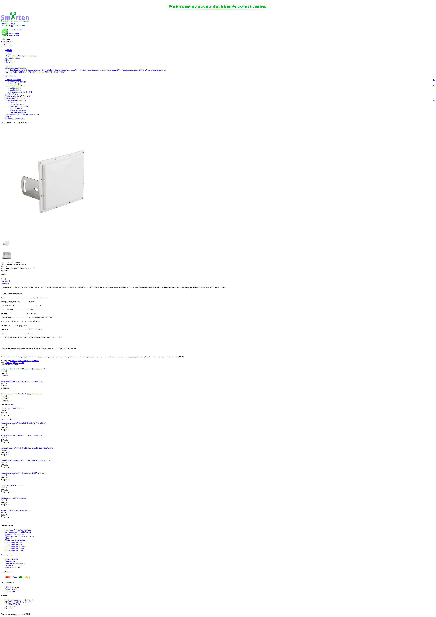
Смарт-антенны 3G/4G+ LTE (21, 92)
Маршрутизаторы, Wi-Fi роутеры (73, 70)
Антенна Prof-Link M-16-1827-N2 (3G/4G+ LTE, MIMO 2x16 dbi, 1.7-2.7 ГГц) (35, 72)
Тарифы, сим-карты (17, 70)
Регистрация (14, 33)
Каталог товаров (11, 559)
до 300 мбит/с (15, 90)
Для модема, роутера (18, 82)
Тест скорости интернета (15, 540)
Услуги (143, 70)
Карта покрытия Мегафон (15, 546)
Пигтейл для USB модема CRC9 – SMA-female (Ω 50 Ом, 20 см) (25, 460)
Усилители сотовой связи (96, 70)
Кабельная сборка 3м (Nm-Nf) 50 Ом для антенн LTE (21, 381)
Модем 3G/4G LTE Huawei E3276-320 (15, 510)
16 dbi (21, 363)
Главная (8, 50)
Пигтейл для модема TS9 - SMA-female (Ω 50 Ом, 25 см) (22, 473)
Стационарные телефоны (156, 70)
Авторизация (14, 35)
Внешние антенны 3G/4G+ (36, 70)
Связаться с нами (12, 587)
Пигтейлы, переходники (19, 106)
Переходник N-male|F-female (12, 485)
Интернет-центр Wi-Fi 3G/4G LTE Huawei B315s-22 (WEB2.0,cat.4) (27, 448)
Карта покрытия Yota (13, 542)
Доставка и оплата (12, 58)
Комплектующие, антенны (15, 68)
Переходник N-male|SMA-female (13, 498)
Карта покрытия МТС (13, 544)
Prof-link (4, 266)
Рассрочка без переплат (14, 534)
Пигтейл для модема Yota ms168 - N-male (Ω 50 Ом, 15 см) (23, 423)
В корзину (5, 375)
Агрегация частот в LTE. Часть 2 (18, 532)
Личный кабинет (15, 29)
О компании (10, 62)
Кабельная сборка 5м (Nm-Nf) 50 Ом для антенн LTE (21, 394)
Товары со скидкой (12, 567)
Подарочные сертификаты (15, 563)
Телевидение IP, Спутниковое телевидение (123, 70)
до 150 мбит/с (15, 88)
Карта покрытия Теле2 (14, 550)
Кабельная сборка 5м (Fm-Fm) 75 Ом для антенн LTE (21, 435)
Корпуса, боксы (16, 108)
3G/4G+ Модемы (53, 70)
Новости (8, 60)
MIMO (15, 363)
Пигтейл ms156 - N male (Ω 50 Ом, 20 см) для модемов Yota (24, 369)
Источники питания (18, 112)
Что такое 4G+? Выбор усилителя (18, 530)
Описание (5, 283)
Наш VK (8, 608)
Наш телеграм (10, 606)
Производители (11, 561)
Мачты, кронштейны (18, 110)
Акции (8, 54)
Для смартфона (16, 84)
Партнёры (9, 565)
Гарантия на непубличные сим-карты (20, 536)
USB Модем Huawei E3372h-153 (13, 408)
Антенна (8, 363)
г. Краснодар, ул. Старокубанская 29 (19, 600)
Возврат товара (11, 589)
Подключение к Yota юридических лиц (20, 56)
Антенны (13, 102)
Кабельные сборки (17, 104)
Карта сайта (10, 591)
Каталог (8, 52)
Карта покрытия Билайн (14, 548)
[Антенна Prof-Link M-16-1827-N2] (57, 237)
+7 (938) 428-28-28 (8, 24)
